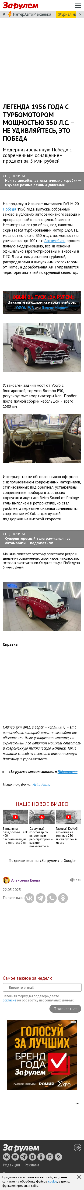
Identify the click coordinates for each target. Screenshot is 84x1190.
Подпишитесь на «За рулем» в (42, 860)
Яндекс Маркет (55, 307)
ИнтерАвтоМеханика (32, 14)
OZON (21, 307)
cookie (52, 1181)
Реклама (31, 1165)
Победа (9, 208)
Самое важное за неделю (27, 978)
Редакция (11, 1165)
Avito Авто (41, 784)
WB (31, 307)
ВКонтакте (67, 771)
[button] (79, 1177)
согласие (9, 1000)
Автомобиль (54, 240)
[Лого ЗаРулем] (20, 6)
